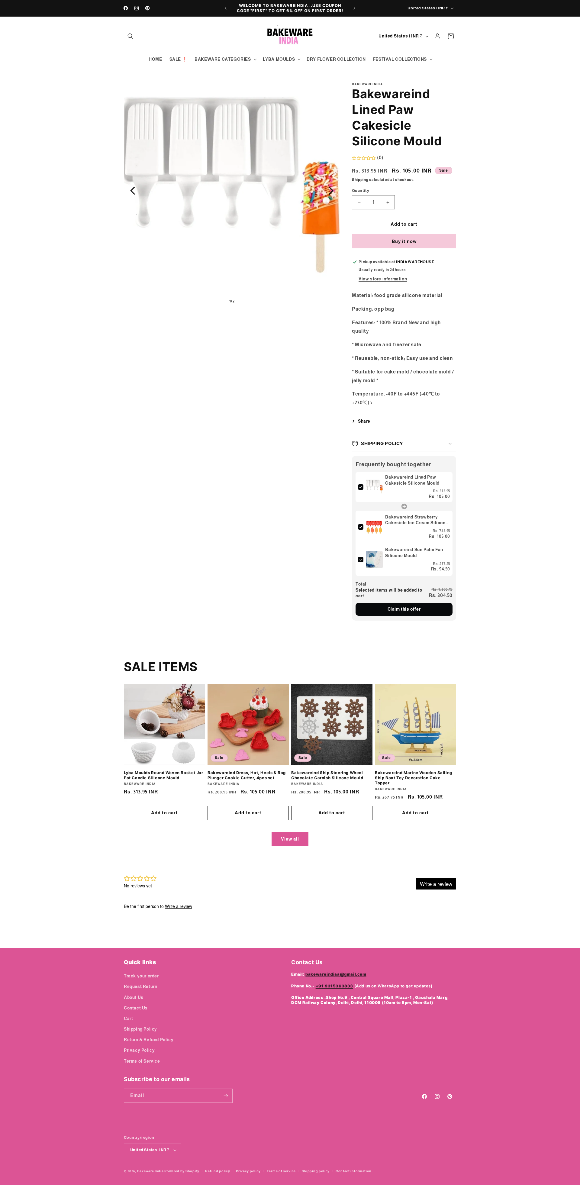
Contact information (354, 1171)
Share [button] (364, 421)
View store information (383, 278)
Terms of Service (142, 1061)
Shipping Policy (140, 1029)
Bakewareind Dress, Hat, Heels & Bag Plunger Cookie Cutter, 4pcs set (247, 775)
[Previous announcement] (225, 8)
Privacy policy (248, 1171)
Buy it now (404, 241)
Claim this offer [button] (404, 609)
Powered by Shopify (181, 1171)
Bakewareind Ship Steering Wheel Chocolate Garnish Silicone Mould (327, 775)
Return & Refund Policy (148, 1039)
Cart (128, 1018)
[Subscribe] (225, 1096)
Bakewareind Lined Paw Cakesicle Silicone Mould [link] (412, 480)
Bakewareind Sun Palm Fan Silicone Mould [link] (414, 552)
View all (290, 838)
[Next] (331, 190)
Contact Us (136, 1008)
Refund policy (217, 1171)
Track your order (141, 976)
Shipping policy (316, 1171)
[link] (374, 487)
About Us (133, 997)
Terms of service (281, 1171)
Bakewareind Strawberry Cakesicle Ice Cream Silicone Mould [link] (416, 520)
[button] (130, 36)
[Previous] (132, 190)
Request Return (140, 986)
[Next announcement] (354, 8)
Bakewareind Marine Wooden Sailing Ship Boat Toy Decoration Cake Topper (413, 777)
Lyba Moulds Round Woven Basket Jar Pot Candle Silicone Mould (163, 775)
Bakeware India (150, 1171)
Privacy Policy (139, 1050)
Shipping (360, 180)
